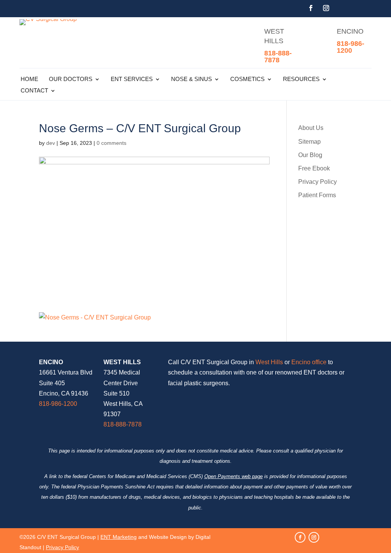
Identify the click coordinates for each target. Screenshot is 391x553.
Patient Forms (317, 195)
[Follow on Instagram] (326, 8)
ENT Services (132, 79)
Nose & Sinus (191, 79)
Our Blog (310, 155)
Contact (34, 91)
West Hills (269, 362)
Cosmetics (247, 79)
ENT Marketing (118, 537)
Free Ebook (314, 168)
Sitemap (309, 141)
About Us (310, 128)
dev (50, 143)
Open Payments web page (233, 476)
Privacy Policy (317, 181)
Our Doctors (70, 79)
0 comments (111, 143)
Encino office (308, 362)
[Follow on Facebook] (311, 8)
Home (29, 79)
